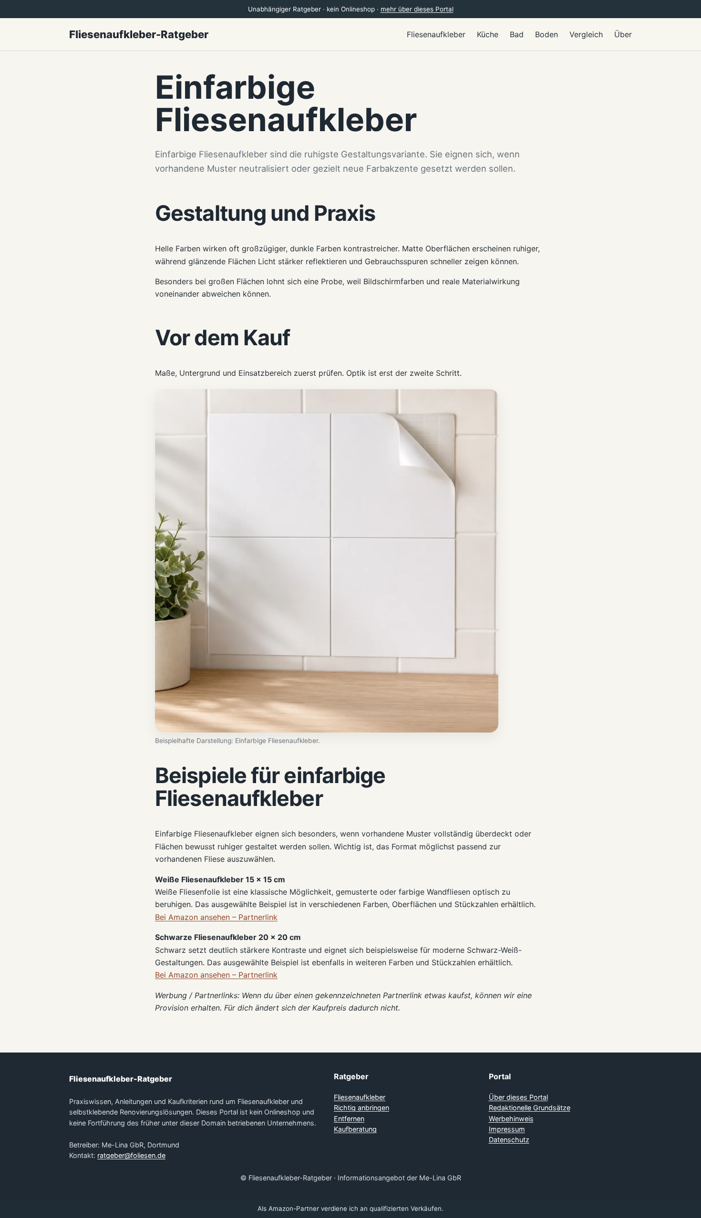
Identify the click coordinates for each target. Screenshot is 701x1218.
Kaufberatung (355, 1129)
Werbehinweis (511, 1119)
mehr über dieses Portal (417, 9)
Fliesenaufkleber (359, 1097)
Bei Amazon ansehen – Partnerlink (216, 917)
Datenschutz (509, 1139)
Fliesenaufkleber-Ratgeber (138, 34)
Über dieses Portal (518, 1097)
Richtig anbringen (361, 1108)
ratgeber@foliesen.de (131, 1155)
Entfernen (349, 1119)
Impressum (507, 1129)
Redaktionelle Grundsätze (529, 1108)
